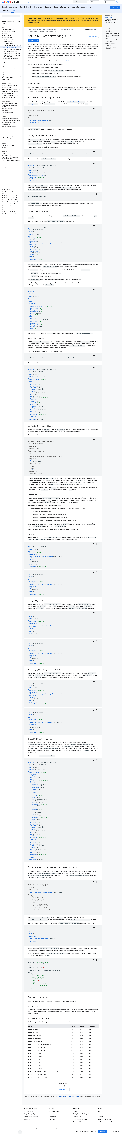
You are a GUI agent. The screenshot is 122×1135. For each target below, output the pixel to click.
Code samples (77, 1116)
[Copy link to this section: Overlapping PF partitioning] (46, 601)
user (80, 61)
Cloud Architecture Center (80, 1119)
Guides (13, 10)
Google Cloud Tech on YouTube (106, 1122)
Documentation (60, 7)
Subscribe (102, 1131)
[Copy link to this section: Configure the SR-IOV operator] (57, 136)
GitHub (75, 1111)
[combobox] (81, 1)
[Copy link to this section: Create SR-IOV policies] (50, 212)
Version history (88, 20)
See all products (28, 1111)
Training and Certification (79, 1122)
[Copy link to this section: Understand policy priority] (49, 495)
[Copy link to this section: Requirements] (42, 83)
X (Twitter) (100, 1116)
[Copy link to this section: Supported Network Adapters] (52, 1019)
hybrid (67, 61)
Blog (99, 1111)
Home (29, 29)
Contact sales (27, 1119)
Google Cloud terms (50, 1128)
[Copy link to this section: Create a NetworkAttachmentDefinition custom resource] (82, 867)
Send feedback (92, 36)
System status (52, 1119)
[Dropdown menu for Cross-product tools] (53, 2)
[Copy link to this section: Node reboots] (40, 1006)
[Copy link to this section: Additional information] (49, 997)
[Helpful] (95, 29)
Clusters (48, 7)
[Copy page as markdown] (70, 36)
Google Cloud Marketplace (31, 1116)
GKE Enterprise (36, 7)
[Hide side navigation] (20, 1132)
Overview (5, 10)
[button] (11, 23)
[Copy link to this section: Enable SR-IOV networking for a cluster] (64, 98)
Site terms (41, 1128)
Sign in (118, 2)
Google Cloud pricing (29, 1114)
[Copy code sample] (96, 108)
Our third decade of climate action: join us (68, 1128)
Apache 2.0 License (29, 1098)
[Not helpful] (97, 29)
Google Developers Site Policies (51, 1098)
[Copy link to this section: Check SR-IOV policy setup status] (55, 739)
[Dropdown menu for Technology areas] (35, 2)
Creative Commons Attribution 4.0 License (69, 1096)
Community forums (54, 1111)
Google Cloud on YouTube (104, 1119)
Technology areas (28, 2)
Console (95, 2)
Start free (115, 7)
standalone (72, 61)
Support (51, 1114)
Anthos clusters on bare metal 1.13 (81, 7)
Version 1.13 (33, 40)
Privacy (35, 1128)
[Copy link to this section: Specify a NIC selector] (46, 338)
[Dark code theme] (94, 108)
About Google (27, 1128)
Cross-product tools (45, 2)
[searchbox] (11, 16)
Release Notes (52, 1116)
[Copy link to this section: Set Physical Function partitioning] (54, 426)
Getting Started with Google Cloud (82, 1114)
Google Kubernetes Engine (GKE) (14, 7)
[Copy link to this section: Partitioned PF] (38, 534)
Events (99, 1114)
